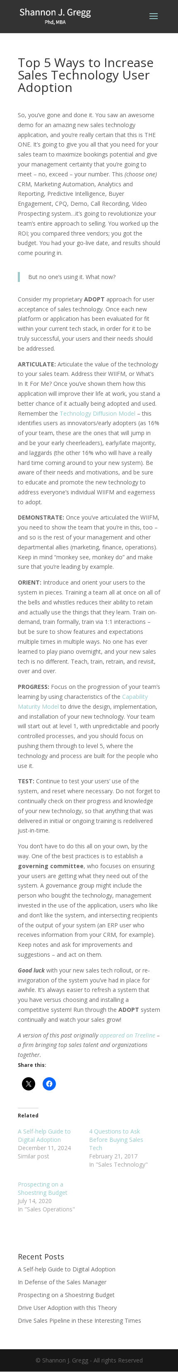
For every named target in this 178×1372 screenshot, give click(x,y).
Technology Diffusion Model (97, 413)
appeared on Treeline (127, 1035)
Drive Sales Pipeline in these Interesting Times (79, 1320)
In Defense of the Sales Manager (62, 1282)
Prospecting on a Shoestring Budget (42, 1188)
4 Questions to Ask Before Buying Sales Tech (116, 1139)
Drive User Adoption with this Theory (67, 1308)
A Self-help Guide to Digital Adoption (44, 1135)
